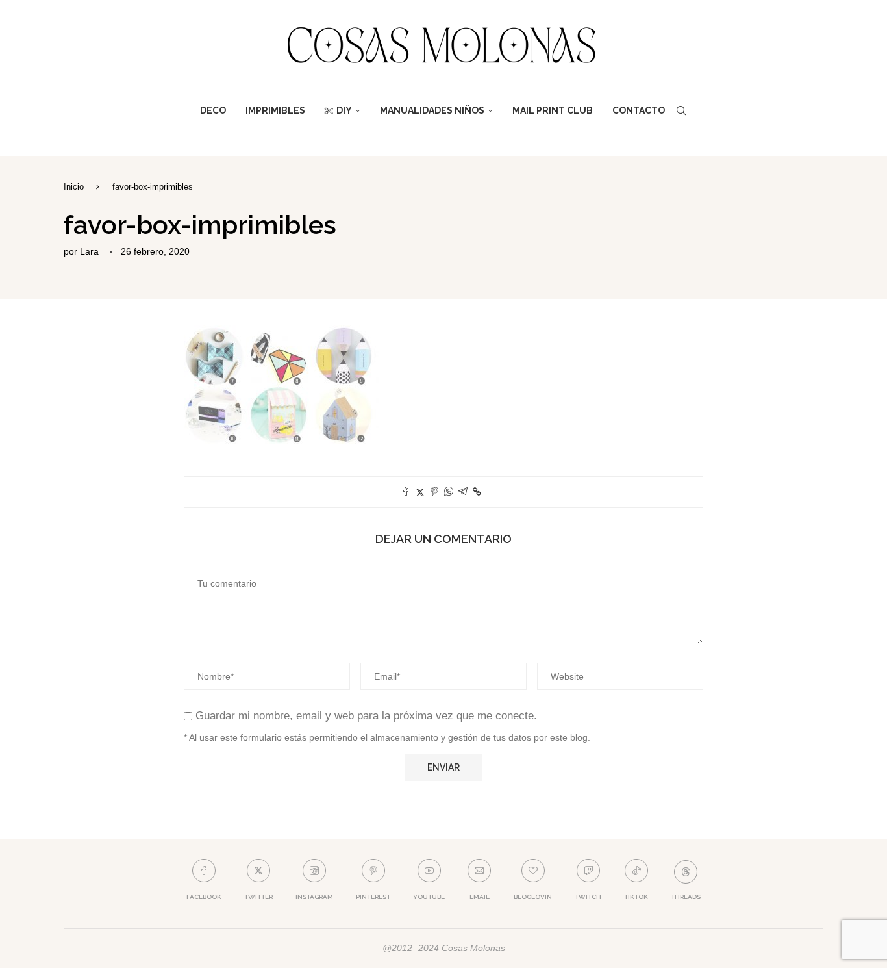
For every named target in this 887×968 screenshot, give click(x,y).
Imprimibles (275, 110)
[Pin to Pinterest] (434, 492)
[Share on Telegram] (463, 492)
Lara (89, 251)
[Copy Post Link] (477, 492)
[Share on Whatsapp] (448, 492)
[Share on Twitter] (420, 492)
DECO (213, 110)
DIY (344, 110)
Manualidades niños (432, 110)
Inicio (74, 187)
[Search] (681, 110)
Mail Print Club (552, 110)
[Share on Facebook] (405, 492)
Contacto (638, 110)
